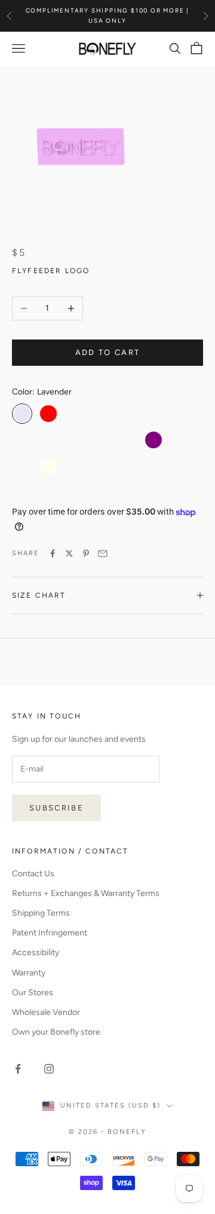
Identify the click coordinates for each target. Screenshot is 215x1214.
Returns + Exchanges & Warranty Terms (85, 893)
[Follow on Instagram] (49, 1069)
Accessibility (35, 952)
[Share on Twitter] (69, 553)
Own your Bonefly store (56, 1032)
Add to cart (107, 352)
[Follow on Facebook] (18, 1069)
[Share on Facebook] (52, 553)
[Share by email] (103, 553)
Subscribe (56, 807)
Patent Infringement (49, 933)
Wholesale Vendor (46, 1012)
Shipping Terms (41, 913)
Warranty (28, 973)
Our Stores (32, 992)
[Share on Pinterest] (86, 553)
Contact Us (33, 874)
